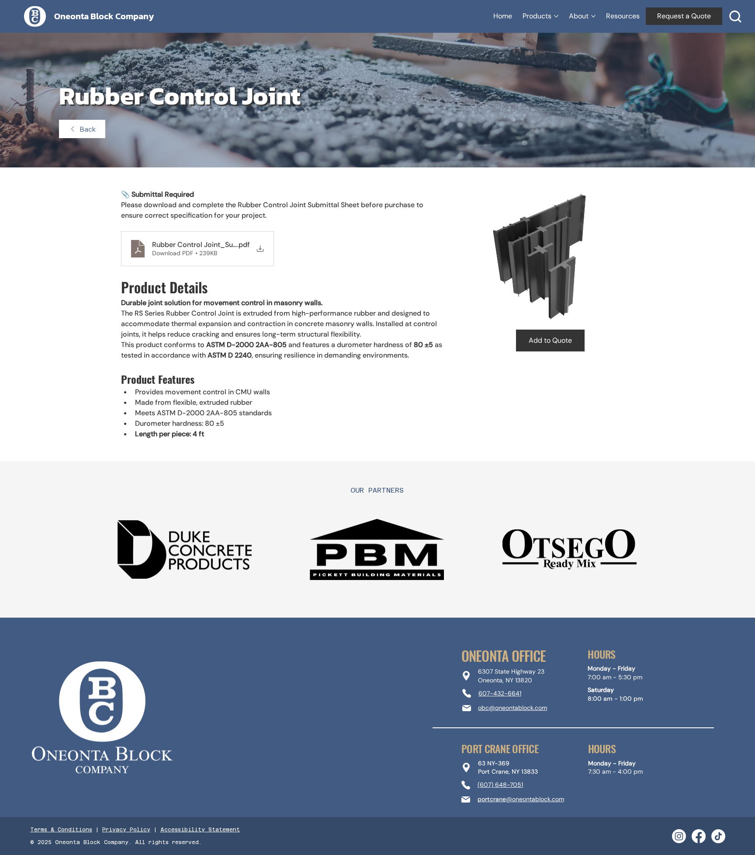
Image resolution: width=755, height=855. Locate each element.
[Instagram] (679, 836)
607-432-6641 (499, 693)
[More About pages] (593, 16)
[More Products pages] (556, 16)
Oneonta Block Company (104, 16)
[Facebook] (699, 836)
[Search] (735, 16)
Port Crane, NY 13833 (508, 771)
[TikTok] (718, 836)
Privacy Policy (126, 830)
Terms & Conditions (61, 830)
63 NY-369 (493, 763)
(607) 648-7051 (500, 785)
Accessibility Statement (200, 830)
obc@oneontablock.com (512, 708)
